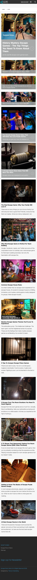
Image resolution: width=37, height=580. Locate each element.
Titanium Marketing (13, 571)
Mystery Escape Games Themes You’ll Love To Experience (17, 323)
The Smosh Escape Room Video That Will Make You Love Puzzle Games (15, 136)
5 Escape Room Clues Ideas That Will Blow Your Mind (15, 171)
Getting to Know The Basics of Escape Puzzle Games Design (16, 485)
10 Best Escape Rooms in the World (13, 522)
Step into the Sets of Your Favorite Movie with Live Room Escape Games (17, 86)
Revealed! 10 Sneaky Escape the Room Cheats (16, 72)
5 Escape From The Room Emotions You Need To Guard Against (18, 403)
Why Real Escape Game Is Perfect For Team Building (16, 244)
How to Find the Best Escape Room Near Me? (16, 103)
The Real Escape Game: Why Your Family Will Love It (16, 206)
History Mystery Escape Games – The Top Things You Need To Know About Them (16, 47)
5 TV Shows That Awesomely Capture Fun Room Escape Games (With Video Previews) (17, 444)
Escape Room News (6, 548)
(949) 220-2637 (24, 2)
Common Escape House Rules (11, 285)
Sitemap (3, 550)
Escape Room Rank (6, 568)
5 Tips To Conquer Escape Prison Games (15, 363)
